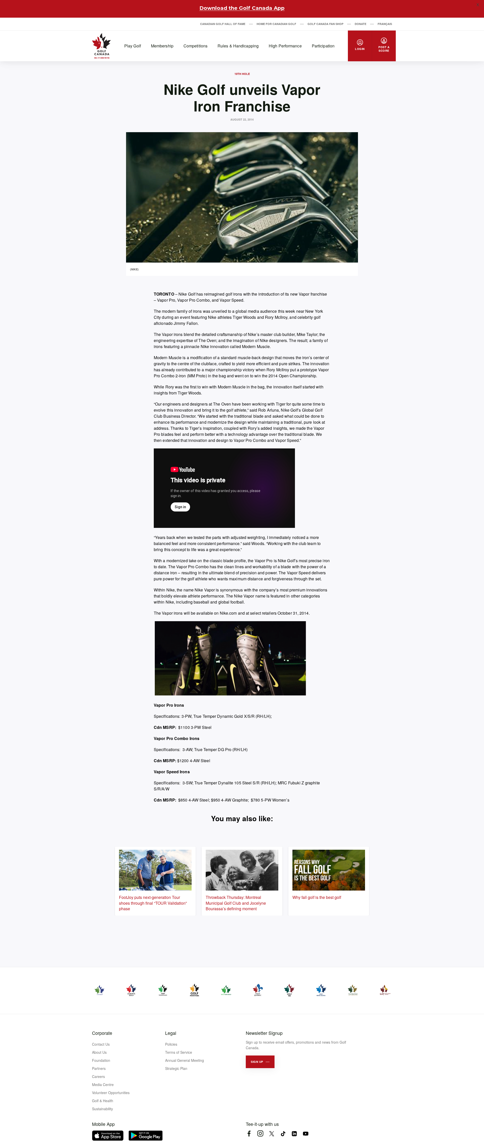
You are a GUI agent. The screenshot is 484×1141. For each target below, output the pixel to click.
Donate (360, 24)
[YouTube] (305, 1133)
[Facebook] (249, 1133)
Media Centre (103, 1084)
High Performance (285, 46)
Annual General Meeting (184, 1060)
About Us (99, 1052)
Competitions (195, 46)
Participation (323, 46)
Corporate (102, 1033)
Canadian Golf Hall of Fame (222, 24)
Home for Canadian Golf (276, 24)
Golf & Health (102, 1100)
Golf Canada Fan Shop (325, 24)
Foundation (101, 1060)
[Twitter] (271, 1133)
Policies (171, 1044)
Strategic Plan (176, 1068)
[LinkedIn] (294, 1133)
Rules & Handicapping (238, 46)
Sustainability (102, 1108)
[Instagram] (260, 1133)
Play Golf (132, 46)
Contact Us (101, 1044)
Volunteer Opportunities (111, 1092)
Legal (170, 1033)
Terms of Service (178, 1052)
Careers (98, 1076)
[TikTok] (283, 1133)
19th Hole (242, 74)
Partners (99, 1068)
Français (385, 24)
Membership (162, 46)
